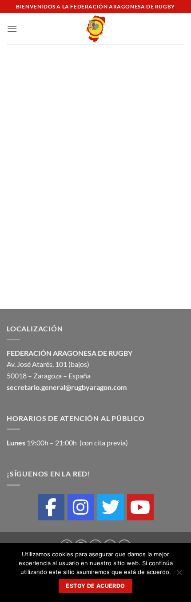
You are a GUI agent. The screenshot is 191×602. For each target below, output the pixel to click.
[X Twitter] (110, 507)
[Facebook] (51, 507)
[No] (179, 575)
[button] (12, 28)
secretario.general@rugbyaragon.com (67, 387)
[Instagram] (81, 507)
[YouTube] (140, 507)
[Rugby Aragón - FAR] (96, 28)
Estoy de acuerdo (95, 585)
